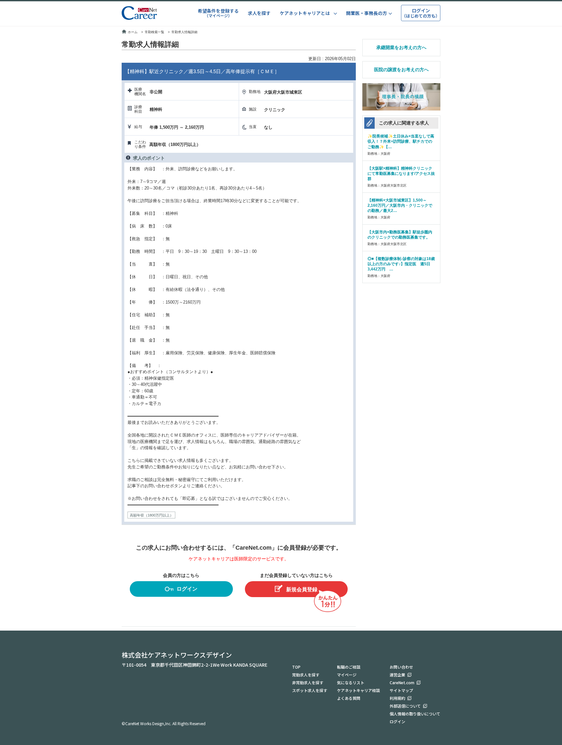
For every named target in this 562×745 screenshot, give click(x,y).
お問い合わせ (401, 667)
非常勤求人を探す (307, 682)
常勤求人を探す (305, 674)
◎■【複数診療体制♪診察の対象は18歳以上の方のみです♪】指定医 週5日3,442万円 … (401, 263)
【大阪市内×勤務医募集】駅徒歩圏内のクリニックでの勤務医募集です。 (400, 235)
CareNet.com (402, 682)
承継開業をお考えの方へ (401, 47)
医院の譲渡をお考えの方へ (401, 69)
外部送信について (405, 706)
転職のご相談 (348, 667)
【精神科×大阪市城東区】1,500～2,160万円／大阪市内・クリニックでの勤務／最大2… (400, 205)
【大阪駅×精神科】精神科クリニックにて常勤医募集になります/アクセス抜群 (401, 173)
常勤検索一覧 (154, 32)
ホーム (133, 32)
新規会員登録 (301, 589)
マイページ (346, 674)
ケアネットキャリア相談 (358, 690)
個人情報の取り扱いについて (415, 713)
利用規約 (397, 698)
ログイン (187, 589)
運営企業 (397, 674)
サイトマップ (401, 690)
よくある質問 (348, 698)
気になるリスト (350, 682)
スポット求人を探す (309, 690)
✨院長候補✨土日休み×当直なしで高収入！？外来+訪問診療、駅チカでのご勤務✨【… (401, 141)
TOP (296, 667)
